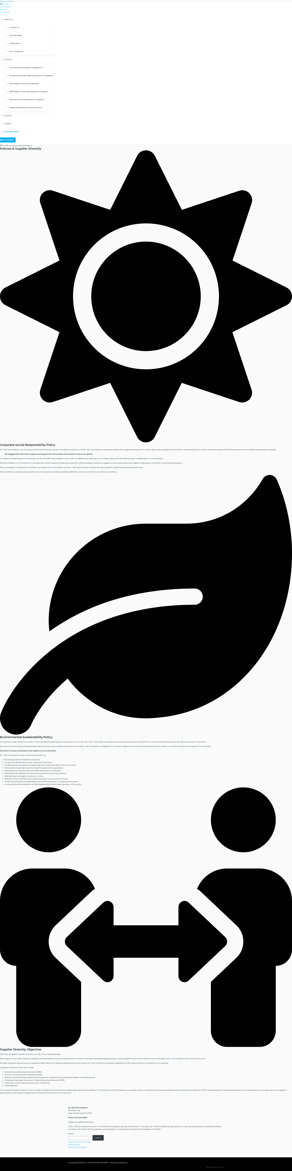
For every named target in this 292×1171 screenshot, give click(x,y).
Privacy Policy (74, 1145)
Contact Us (14, 27)
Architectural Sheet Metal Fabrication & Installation (31, 75)
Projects (8, 116)
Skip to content (6, 1)
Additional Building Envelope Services (25, 107)
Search (71, 1134)
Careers (8, 124)
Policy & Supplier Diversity (79, 1142)
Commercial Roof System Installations (25, 68)
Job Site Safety (15, 35)
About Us (9, 19)
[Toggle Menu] (18, 20)
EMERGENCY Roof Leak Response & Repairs (28, 91)
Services (8, 59)
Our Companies (16, 51)
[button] (8, 139)
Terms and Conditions (77, 1147)
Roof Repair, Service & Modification (24, 83)
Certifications (15, 43)
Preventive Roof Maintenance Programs (26, 99)
